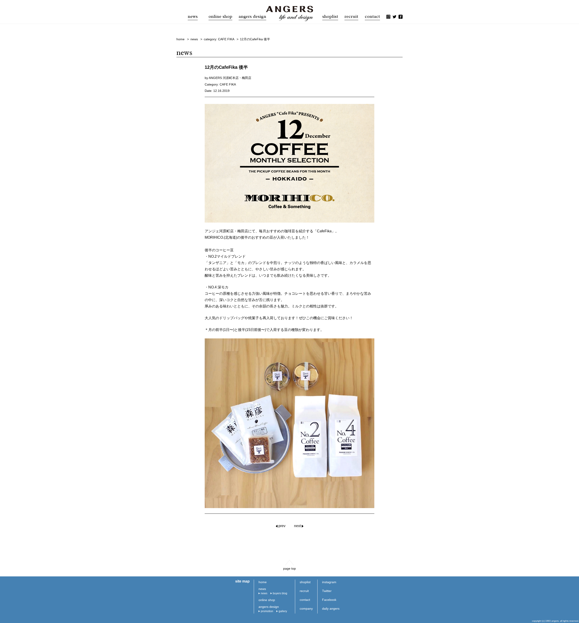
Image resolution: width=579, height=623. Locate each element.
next (297, 526)
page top (289, 568)
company (306, 608)
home (263, 582)
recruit (351, 16)
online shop (220, 16)
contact (372, 16)
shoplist (330, 16)
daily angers (330, 608)
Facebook (329, 600)
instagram (329, 582)
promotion (267, 611)
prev (281, 526)
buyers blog (280, 593)
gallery (283, 611)
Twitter (327, 591)
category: (219, 39)
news (264, 593)
